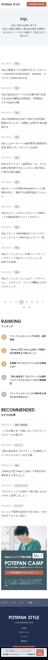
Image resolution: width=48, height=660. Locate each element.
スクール (18, 445)
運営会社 (24, 641)
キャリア (18, 506)
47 (24, 307)
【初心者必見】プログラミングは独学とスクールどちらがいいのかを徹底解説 (28, 380)
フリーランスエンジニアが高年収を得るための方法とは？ (28, 395)
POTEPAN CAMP (35, 4)
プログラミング (21, 486)
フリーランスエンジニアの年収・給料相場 (28, 338)
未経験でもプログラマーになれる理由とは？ (28, 365)
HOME (24, 628)
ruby (16, 465)
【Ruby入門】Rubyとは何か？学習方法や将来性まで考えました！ (27, 351)
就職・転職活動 (21, 425)
